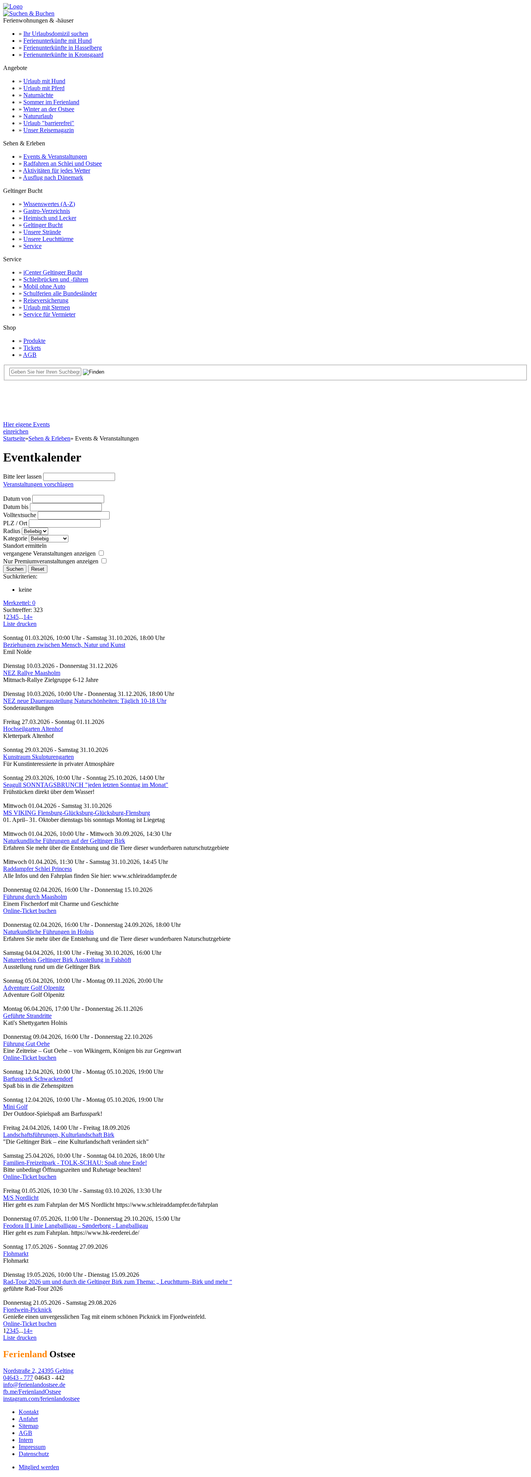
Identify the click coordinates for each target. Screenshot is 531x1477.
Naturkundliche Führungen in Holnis (48, 931)
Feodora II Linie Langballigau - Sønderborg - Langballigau (75, 1225)
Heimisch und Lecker (49, 218)
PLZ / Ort (15, 523)
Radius (11, 531)
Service (32, 246)
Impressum (32, 1447)
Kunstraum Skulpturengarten (38, 756)
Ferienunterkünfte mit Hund (57, 40)
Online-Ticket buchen (29, 910)
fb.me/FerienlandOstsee (32, 1391)
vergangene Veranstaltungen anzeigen (49, 553)
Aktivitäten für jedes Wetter (56, 170)
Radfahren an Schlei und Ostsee (62, 163)
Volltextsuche (19, 515)
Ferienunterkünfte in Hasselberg (62, 47)
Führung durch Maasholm (35, 896)
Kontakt (28, 1412)
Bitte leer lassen (22, 476)
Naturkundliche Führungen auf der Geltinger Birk (64, 840)
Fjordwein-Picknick (27, 1309)
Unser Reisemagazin (48, 130)
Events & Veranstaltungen (55, 156)
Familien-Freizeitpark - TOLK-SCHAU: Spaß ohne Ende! (75, 1162)
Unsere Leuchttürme (48, 239)
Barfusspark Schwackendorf (38, 1078)
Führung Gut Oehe (26, 1043)
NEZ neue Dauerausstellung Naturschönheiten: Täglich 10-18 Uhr (84, 700)
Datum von (17, 498)
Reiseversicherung (45, 300)
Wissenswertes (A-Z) (49, 204)
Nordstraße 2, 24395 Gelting (38, 1370)
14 (26, 617)
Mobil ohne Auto (44, 286)
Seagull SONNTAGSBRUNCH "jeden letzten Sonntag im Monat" (85, 784)
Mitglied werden (39, 1467)
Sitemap (28, 1426)
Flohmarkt (15, 1253)
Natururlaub (38, 116)
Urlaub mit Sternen (46, 307)
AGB (30, 354)
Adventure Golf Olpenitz (34, 987)
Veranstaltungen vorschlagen (38, 484)
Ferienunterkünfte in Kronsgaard (63, 54)
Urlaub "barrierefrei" (48, 123)
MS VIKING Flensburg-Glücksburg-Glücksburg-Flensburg (76, 812)
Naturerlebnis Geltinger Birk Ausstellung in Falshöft (67, 959)
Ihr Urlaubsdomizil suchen (55, 33)
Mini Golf (15, 1106)
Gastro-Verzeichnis (46, 211)
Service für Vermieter (49, 314)
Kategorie (15, 538)
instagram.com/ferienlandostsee (41, 1398)
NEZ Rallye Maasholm (31, 672)
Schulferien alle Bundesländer (60, 293)
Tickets (32, 347)
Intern (26, 1440)
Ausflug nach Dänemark (53, 177)
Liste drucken (20, 624)
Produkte (34, 340)
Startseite (14, 438)
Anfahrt (28, 1419)
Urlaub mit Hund (44, 81)
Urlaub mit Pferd (44, 88)
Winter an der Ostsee (48, 109)
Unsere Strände (42, 232)
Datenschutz (34, 1454)
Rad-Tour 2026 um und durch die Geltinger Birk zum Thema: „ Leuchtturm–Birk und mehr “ (117, 1281)
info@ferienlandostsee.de (34, 1384)
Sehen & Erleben (49, 438)
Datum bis (15, 506)
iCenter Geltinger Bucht (52, 272)
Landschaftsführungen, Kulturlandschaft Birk (58, 1134)
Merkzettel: (19, 603)
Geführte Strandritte (27, 1015)
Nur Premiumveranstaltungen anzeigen (50, 561)
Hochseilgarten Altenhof (33, 728)
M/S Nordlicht (20, 1197)
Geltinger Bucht (43, 225)
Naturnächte (38, 95)
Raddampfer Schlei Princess (37, 868)
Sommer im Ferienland (51, 102)
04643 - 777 (18, 1377)
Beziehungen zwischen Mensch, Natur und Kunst (64, 644)
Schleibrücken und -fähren (55, 279)
